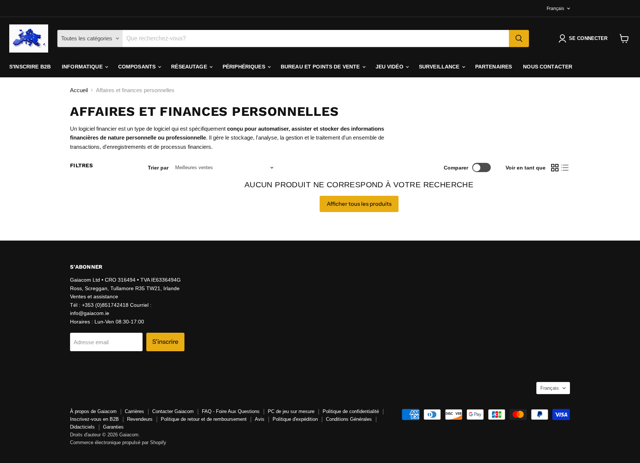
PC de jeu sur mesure (291, 411)
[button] (584, 38)
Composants (137, 67)
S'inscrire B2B (30, 67)
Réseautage (190, 67)
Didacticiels (82, 427)
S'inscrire (165, 341)
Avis (259, 419)
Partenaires (493, 67)
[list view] (565, 167)
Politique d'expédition (295, 419)
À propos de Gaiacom (93, 411)
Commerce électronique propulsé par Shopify (118, 442)
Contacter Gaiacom (173, 411)
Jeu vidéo (390, 67)
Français (555, 8)
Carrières (134, 411)
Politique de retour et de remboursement (204, 419)
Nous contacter (547, 67)
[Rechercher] (519, 38)
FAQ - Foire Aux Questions (231, 411)
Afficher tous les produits (359, 203)
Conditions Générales (349, 419)
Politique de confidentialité (351, 411)
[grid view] (555, 167)
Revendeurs (140, 419)
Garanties (113, 427)
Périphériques (245, 67)
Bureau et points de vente (321, 67)
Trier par (158, 168)
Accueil (79, 90)
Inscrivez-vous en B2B (94, 419)
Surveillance (440, 67)
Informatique (83, 67)
